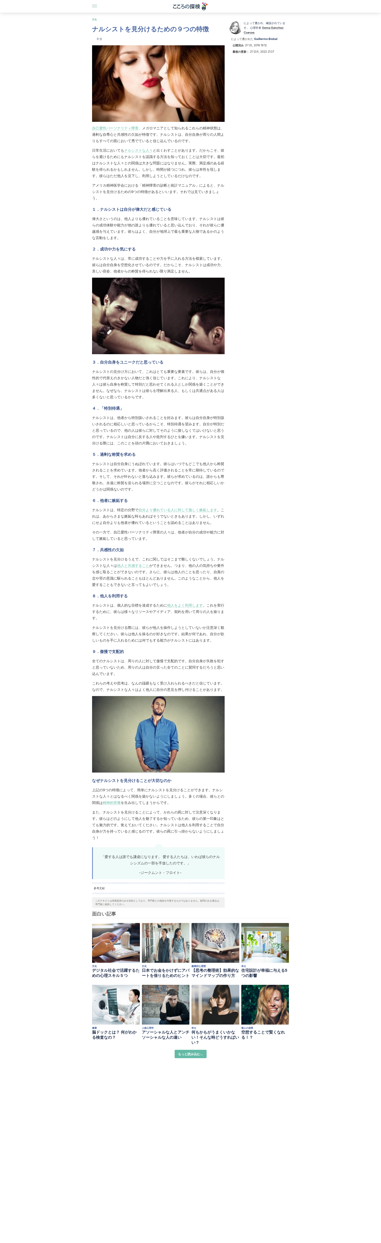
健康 (94, 1027)
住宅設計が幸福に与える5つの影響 (264, 973)
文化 (94, 19)
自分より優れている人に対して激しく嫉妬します (178, 510)
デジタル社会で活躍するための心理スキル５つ (116, 973)
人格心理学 (148, 1027)
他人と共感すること (133, 565)
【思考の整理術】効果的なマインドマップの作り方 (215, 973)
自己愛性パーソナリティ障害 (115, 128)
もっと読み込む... (190, 1054)
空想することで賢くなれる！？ (263, 1035)
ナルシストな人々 (138, 150)
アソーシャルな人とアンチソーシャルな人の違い (166, 1035)
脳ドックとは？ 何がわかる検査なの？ (114, 1035)
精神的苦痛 (112, 803)
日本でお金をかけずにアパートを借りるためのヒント (166, 973)
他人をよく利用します (185, 605)
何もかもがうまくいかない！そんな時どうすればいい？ (215, 1037)
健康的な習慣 (198, 966)
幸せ (243, 966)
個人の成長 (247, 1027)
